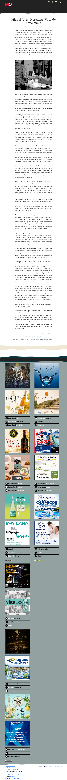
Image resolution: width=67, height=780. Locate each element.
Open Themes (49, 766)
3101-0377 (12, 776)
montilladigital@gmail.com (13, 775)
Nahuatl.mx (58, 766)
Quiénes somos (10, 766)
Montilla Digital (14, 768)
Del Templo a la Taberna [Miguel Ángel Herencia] (37, 339)
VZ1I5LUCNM (15, 778)
